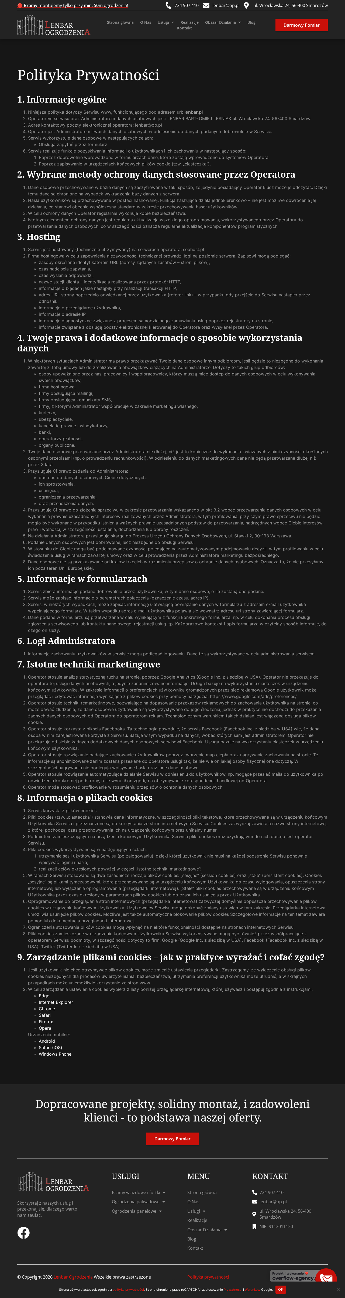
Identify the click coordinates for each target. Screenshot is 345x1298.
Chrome (47, 1008)
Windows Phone (55, 1054)
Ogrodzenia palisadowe (136, 1202)
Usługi (163, 22)
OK (280, 1289)
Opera (45, 1028)
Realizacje (190, 22)
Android (47, 1041)
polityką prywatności (128, 1290)
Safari (45, 1015)
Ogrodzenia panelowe (134, 1211)
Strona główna (120, 22)
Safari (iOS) (50, 1047)
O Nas (145, 22)
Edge (44, 995)
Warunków (252, 1290)
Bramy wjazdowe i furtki (136, 1192)
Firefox (46, 1021)
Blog (251, 22)
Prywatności (233, 1290)
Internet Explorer (56, 1002)
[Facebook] (23, 1233)
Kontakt (184, 27)
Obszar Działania (220, 22)
